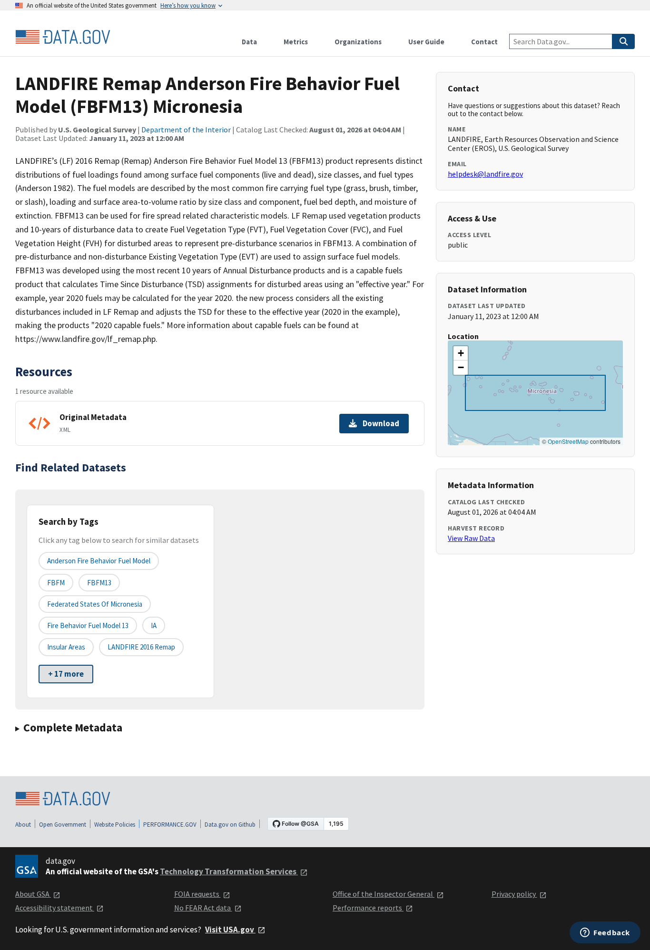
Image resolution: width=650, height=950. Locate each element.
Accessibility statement (54, 907)
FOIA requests (197, 894)
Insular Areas (66, 646)
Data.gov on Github (230, 824)
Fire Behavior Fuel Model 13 (87, 625)
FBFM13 (99, 582)
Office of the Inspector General (383, 894)
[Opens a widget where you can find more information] (605, 933)
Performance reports (368, 907)
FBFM (56, 582)
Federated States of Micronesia (94, 604)
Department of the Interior (186, 129)
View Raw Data (471, 538)
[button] (460, 353)
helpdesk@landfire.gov (485, 174)
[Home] (62, 37)
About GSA (33, 894)
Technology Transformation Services (229, 871)
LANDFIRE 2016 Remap (141, 646)
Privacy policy (514, 894)
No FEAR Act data (203, 907)
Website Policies (114, 824)
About (23, 824)
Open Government (62, 824)
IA (154, 625)
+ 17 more (66, 674)
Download (381, 423)
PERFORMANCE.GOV (170, 824)
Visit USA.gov (230, 929)
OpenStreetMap (568, 441)
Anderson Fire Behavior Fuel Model (98, 560)
